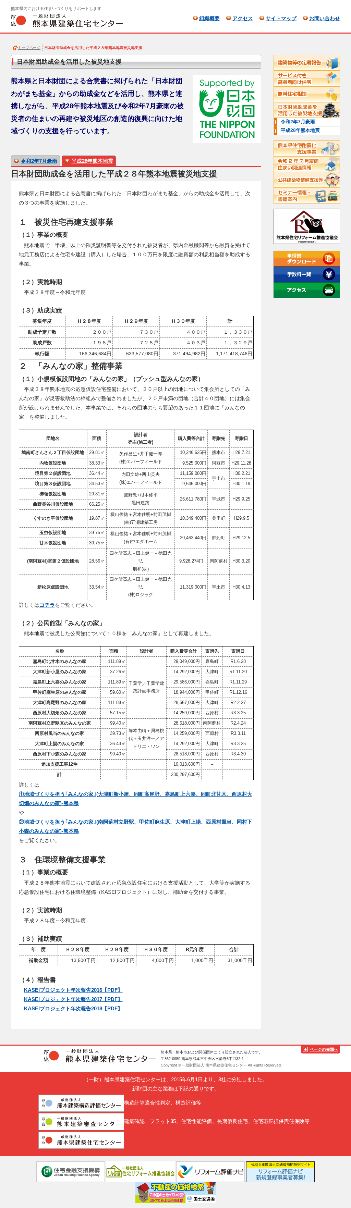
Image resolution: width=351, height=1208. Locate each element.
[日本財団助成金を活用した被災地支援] (307, 110)
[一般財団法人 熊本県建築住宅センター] (67, 20)
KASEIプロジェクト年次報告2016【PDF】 (73, 990)
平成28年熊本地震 (92, 161)
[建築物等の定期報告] (307, 63)
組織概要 (209, 18)
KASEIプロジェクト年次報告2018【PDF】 (73, 1008)
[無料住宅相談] (307, 94)
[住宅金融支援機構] (70, 1171)
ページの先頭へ (324, 1049)
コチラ (47, 605)
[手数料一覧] (307, 274)
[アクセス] (307, 290)
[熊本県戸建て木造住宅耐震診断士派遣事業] (307, 148)
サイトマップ (281, 18)
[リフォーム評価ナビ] (210, 1171)
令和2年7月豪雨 (39, 161)
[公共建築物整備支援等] (307, 180)
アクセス (242, 18)
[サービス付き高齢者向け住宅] (307, 78)
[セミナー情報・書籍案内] (307, 196)
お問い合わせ (324, 18)
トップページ (29, 48)
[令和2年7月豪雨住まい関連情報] (307, 164)
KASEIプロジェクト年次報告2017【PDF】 (73, 999)
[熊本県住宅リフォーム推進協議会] (307, 227)
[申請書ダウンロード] (307, 259)
